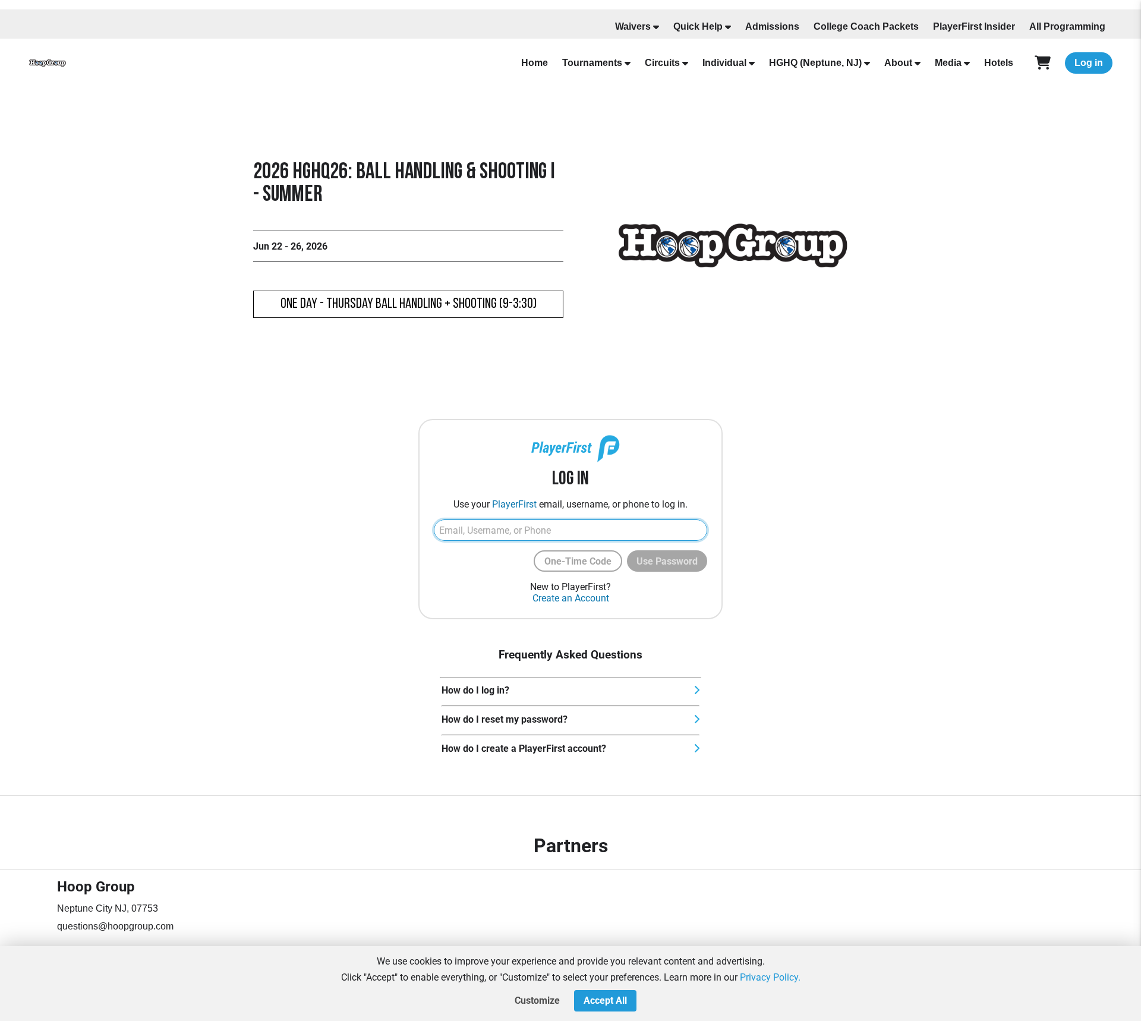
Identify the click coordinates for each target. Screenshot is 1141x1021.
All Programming (1067, 26)
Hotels (998, 63)
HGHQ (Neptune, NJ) (815, 63)
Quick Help (698, 26)
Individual (724, 63)
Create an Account (570, 598)
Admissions (772, 26)
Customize (537, 1000)
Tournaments (592, 63)
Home (534, 63)
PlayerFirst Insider (974, 26)
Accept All (605, 1000)
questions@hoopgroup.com (115, 926)
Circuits (662, 63)
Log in (1088, 63)
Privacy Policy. (770, 977)
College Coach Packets (866, 26)
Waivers (633, 26)
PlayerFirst (514, 504)
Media (948, 63)
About (898, 63)
